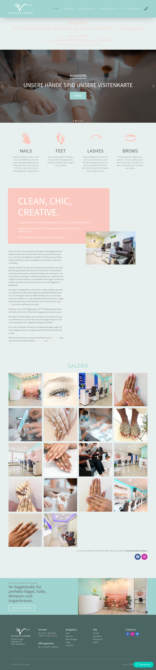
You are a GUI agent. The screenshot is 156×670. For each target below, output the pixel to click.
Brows (130, 151)
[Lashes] (95, 138)
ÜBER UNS (55, 337)
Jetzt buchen (145, 665)
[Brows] (130, 138)
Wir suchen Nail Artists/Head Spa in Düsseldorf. (78, 40)
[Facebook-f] (128, 634)
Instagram (40, 340)
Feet (61, 151)
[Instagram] (144, 557)
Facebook (52, 340)
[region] (78, 86)
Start (56, 8)
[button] (3, 86)
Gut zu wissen (130, 8)
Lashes (95, 151)
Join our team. (78, 35)
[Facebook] (138, 557)
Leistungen (85, 8)
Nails (26, 151)
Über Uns (69, 8)
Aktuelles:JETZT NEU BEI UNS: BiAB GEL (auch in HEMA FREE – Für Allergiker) (78, 26)
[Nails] (26, 138)
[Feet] (61, 138)
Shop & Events (107, 8)
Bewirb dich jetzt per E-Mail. (78, 44)
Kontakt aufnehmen (22, 608)
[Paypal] (137, 634)
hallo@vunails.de (50, 635)
